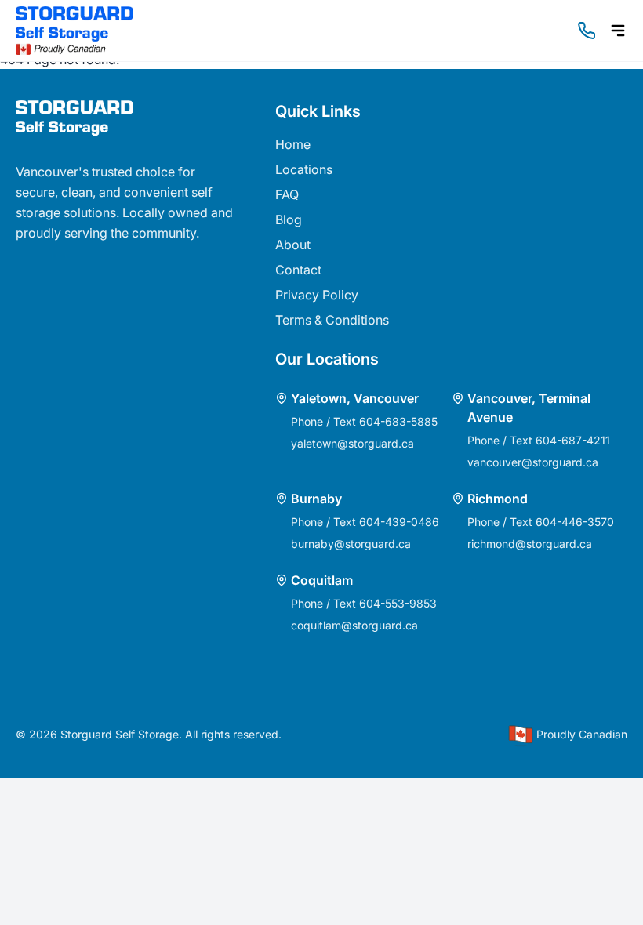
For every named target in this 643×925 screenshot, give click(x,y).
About (293, 244)
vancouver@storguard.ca (532, 462)
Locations (303, 169)
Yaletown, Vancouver (355, 398)
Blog (288, 219)
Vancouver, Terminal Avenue (528, 407)
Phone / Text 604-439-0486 (365, 521)
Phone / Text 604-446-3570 (540, 521)
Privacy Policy (316, 295)
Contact (298, 270)
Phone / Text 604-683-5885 (364, 421)
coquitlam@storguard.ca (354, 625)
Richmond (497, 498)
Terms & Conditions (332, 320)
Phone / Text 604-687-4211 (538, 440)
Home (293, 144)
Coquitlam (322, 580)
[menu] (617, 30)
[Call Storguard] (586, 30)
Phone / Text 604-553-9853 (364, 603)
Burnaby (316, 498)
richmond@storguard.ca (529, 543)
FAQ (287, 194)
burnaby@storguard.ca (351, 543)
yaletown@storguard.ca (352, 443)
